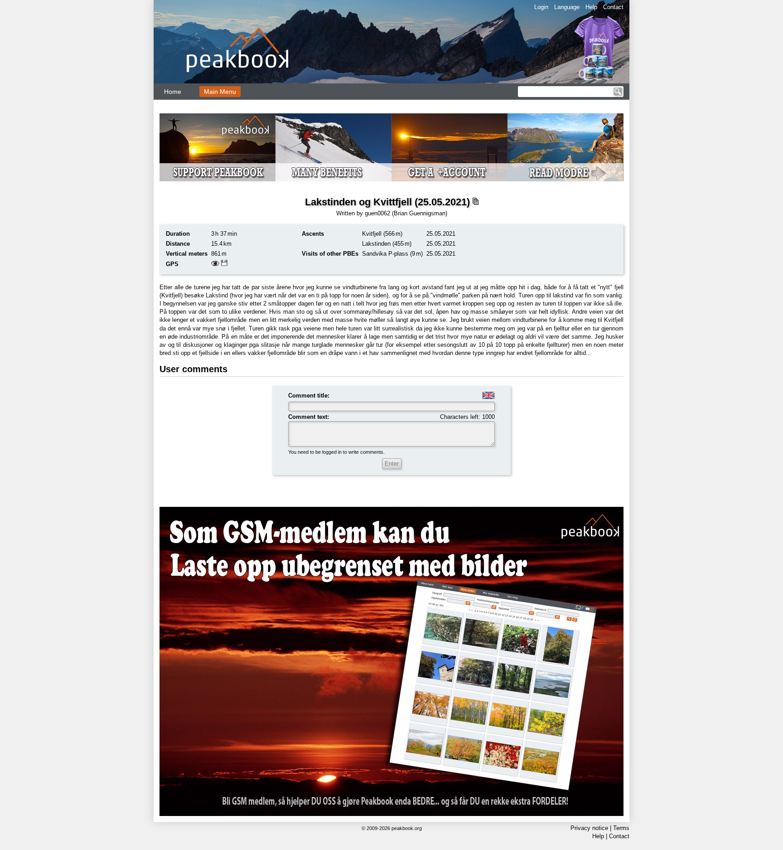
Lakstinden (376, 243)
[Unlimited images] (392, 661)
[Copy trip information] (475, 201)
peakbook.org (407, 828)
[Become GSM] (392, 147)
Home (172, 91)
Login (541, 7)
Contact (613, 7)
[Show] (215, 264)
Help (591, 7)
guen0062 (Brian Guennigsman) (406, 213)
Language (567, 7)
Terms (621, 828)
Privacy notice (589, 828)
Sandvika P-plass (385, 253)
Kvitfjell (372, 233)
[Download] (224, 264)
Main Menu (220, 91)
